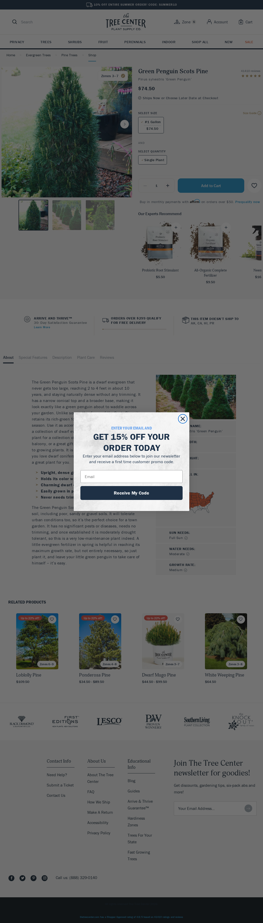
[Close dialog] (182, 418)
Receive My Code (131, 493)
